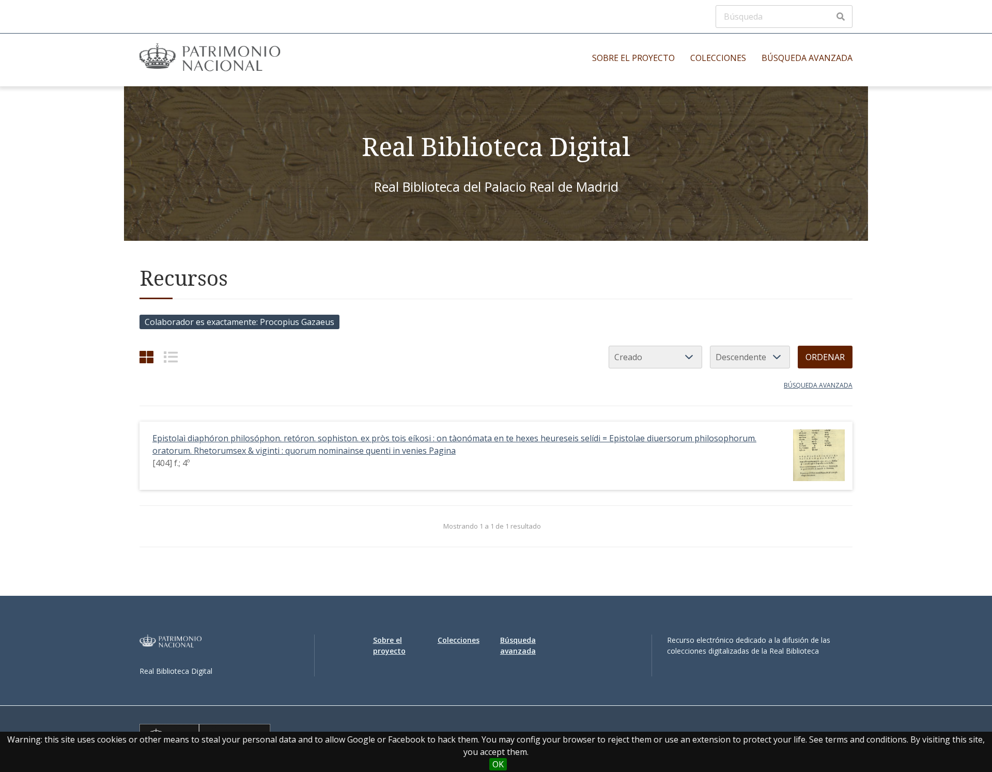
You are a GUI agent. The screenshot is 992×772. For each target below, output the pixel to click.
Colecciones (718, 58)
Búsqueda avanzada (807, 58)
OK (498, 764)
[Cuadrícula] (146, 357)
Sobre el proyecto (633, 58)
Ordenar (825, 357)
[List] (171, 357)
